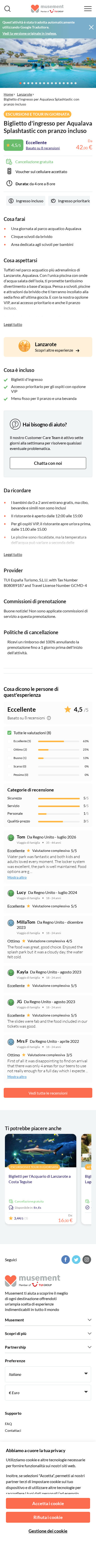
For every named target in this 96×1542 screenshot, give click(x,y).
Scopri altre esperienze (54, 350)
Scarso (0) (20, 766)
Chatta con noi (48, 463)
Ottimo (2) (20, 749)
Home (8, 94)
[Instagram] (86, 1259)
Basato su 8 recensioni (43, 148)
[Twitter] (75, 1259)
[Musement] (47, 9)
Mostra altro (17, 877)
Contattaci (13, 1430)
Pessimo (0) (21, 775)
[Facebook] (65, 1259)
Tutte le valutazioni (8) (32, 732)
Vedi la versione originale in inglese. (29, 33)
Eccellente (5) (22, 741)
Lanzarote (24, 94)
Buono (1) (20, 758)
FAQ (8, 1424)
